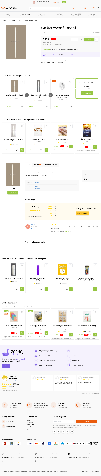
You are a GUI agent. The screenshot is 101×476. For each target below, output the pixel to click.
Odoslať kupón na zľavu (50, 257)
